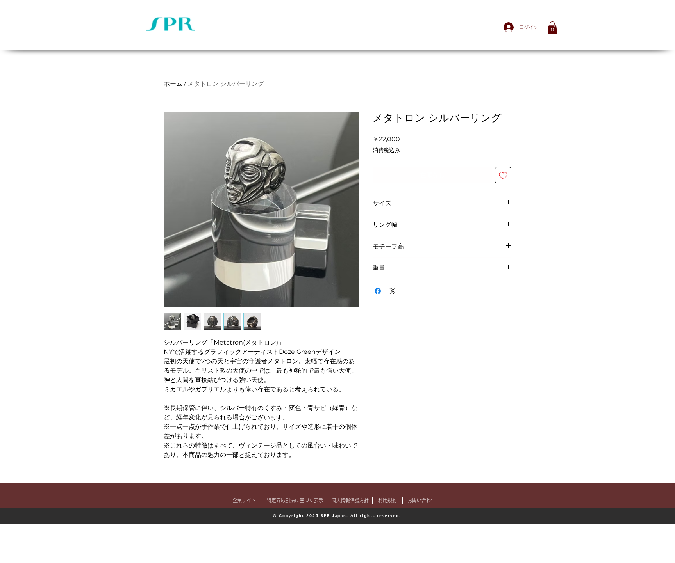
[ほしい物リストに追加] (503, 175)
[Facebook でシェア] (377, 291)
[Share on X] (392, 291)
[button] (552, 27)
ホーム (173, 83)
